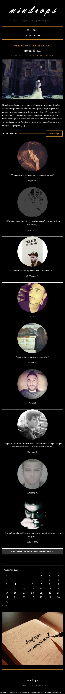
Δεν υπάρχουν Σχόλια (42, 55)
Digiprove (57, 692)
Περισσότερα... (54, 134)
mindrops (32, 680)
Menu (34, 30)
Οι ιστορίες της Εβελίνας (32, 46)
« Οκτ (4, 605)
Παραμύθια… (32, 50)
